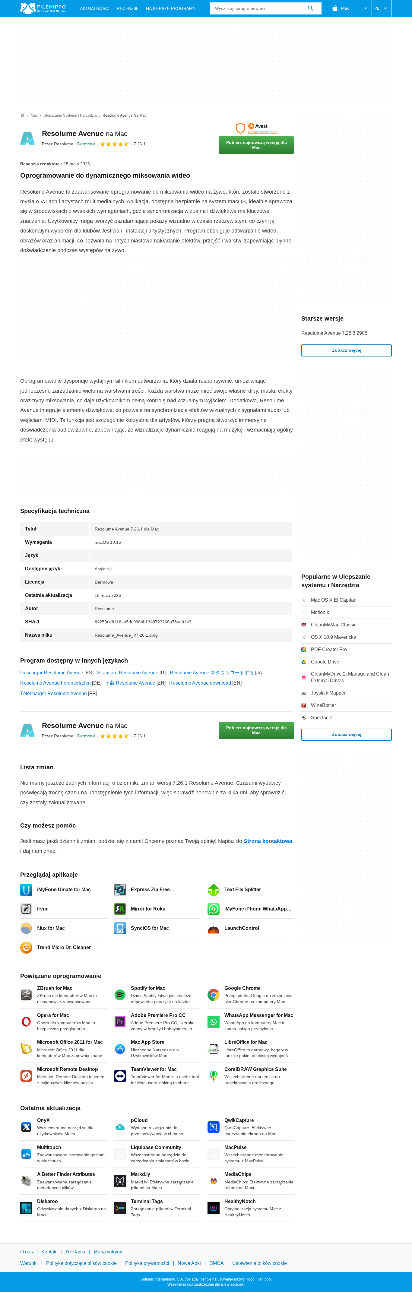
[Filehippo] (42, 8)
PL (376, 8)
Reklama (75, 1251)
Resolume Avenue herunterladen (55, 683)
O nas (26, 1251)
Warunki (29, 1263)
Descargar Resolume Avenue (51, 672)
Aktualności (94, 8)
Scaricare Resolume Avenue (127, 672)
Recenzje (128, 8)
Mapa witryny (108, 1251)
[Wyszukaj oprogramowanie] (311, 8)
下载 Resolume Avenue (130, 683)
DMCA (216, 1263)
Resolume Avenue (84, 133)
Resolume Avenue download (200, 683)
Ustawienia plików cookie (259, 1263)
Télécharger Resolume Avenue (53, 693)
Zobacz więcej (346, 350)
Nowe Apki (189, 1263)
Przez (57, 143)
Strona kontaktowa (268, 841)
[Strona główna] (22, 115)
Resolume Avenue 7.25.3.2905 (334, 333)
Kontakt (49, 1251)
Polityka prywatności (147, 1263)
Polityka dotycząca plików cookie (81, 1263)
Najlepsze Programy (170, 8)
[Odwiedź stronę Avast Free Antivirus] (256, 128)
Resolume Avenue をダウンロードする (212, 672)
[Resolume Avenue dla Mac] (27, 138)
